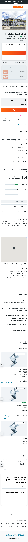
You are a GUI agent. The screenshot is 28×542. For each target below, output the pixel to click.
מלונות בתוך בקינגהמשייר (20, 537)
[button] (1, 2)
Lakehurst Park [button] (23, 369)
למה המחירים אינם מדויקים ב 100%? (16, 526)
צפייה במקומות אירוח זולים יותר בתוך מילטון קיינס (6, 382)
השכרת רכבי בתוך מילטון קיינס (17, 498)
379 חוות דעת (9, 36)
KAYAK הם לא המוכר (20, 520)
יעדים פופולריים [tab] (8, 486)
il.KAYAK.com (21, 534)
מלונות (15, 534)
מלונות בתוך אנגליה (10, 535)
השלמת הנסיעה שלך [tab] (19, 486)
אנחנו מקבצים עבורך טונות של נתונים (16, 523)
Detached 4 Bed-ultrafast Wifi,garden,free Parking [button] (16, 437)
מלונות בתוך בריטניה (20, 535)
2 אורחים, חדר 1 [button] (20, 49)
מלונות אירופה (9, 534)
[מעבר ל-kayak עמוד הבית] (18, 7)
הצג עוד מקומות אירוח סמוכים (6, 348)
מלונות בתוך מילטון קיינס (18, 500)
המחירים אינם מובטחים (19, 516)
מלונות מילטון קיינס (9, 537)
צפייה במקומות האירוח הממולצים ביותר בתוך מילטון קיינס (6, 417)
